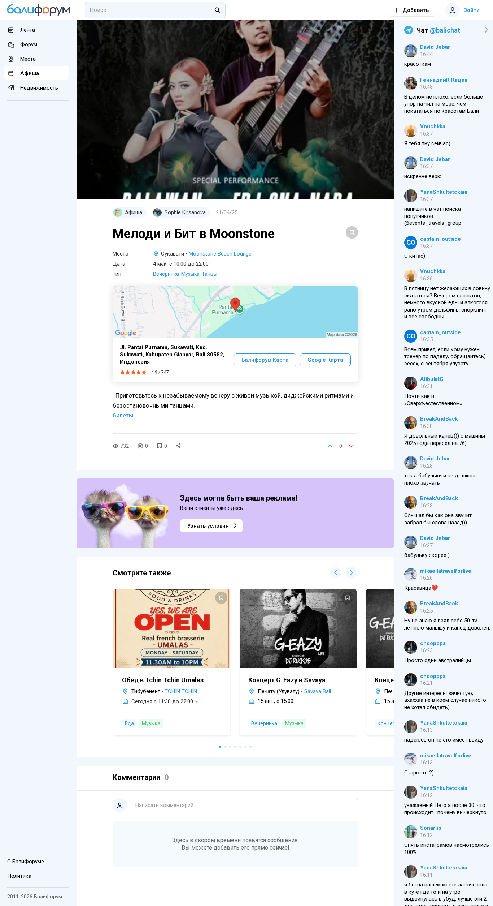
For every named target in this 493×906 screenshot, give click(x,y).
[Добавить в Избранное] (352, 232)
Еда (129, 723)
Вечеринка (166, 274)
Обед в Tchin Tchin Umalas (163, 680)
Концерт (388, 723)
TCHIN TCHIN (181, 691)
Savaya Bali (317, 691)
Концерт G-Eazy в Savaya (287, 680)
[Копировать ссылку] (178, 446)
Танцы (209, 274)
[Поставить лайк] (329, 445)
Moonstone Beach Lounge (220, 253)
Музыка (190, 274)
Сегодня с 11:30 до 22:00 (162, 701)
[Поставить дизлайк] (351, 445)
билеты (123, 415)
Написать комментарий (164, 805)
